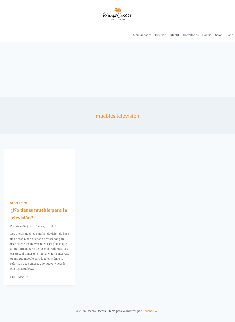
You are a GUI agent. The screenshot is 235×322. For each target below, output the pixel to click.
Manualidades (142, 35)
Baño (229, 35)
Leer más (19, 277)
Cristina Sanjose (23, 226)
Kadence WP (150, 311)
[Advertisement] (117, 70)
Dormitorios (191, 35)
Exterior (160, 35)
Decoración (18, 203)
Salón (219, 35)
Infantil (174, 35)
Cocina (207, 35)
